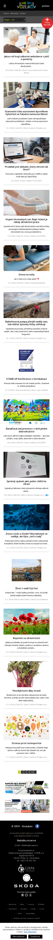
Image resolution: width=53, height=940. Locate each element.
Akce (22, 904)
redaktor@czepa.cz (29, 845)
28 (32, 772)
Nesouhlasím (19, 936)
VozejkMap (30, 913)
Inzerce (31, 904)
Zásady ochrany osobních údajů (26, 918)
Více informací (30, 932)
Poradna (24, 909)
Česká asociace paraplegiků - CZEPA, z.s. (27, 853)
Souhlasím (35, 936)
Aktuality (15, 13)
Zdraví (23, 13)
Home (6, 13)
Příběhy (41, 904)
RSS (20, 913)
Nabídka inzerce (26, 840)
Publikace (13, 909)
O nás (42, 909)
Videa (33, 909)
